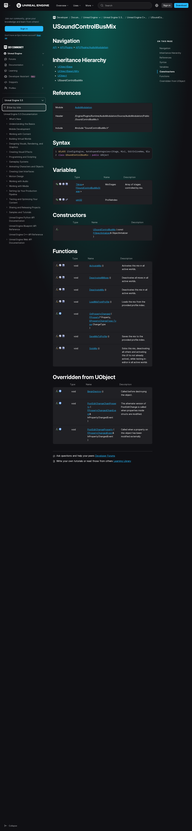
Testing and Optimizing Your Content (23, 201)
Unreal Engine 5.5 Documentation (21, 114)
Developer (62, 17)
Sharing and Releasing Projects (24, 207)
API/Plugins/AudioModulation (92, 47)
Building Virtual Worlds (20, 139)
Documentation (75, 17)
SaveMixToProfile (98, 336)
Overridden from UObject (172, 81)
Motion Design (16, 176)
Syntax (163, 62)
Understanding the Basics (22, 124)
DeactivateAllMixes (99, 277)
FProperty (94, 317)
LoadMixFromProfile (99, 301)
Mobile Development (19, 129)
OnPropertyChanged (99, 314)
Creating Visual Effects (20, 152)
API (55, 47)
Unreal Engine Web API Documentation (20, 241)
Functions (164, 76)
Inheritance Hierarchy (170, 53)
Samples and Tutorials (20, 212)
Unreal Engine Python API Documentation (21, 219)
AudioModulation (83, 107)
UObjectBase (65, 66)
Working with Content (20, 134)
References (165, 57)
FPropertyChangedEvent (100, 433)
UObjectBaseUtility (68, 71)
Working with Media (19, 186)
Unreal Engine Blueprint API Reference (22, 228)
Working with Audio (18, 181)
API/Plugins (66, 47)
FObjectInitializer (101, 233)
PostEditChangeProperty (100, 429)
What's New (15, 119)
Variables (164, 67)
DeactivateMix (96, 289)
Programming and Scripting (22, 157)
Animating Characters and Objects (26, 166)
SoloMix (93, 348)
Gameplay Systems (18, 161)
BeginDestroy (94, 391)
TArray (79, 184)
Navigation (165, 48)
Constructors (167, 71)
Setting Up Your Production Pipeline (23, 192)
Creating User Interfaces (21, 171)
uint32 (79, 200)
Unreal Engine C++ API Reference (26, 234)
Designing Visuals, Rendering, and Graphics (26, 145)
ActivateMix (95, 265)
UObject (62, 75)
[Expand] (7, 119)
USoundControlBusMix (104, 229)
